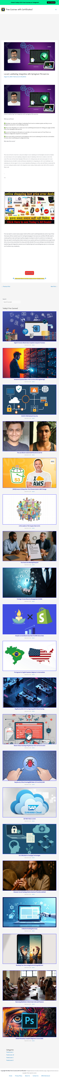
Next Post (54, 286)
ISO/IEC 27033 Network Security (29, 416)
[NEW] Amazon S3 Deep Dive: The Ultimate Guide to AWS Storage (29, 489)
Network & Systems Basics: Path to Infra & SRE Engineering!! (29, 379)
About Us (27, 1076)
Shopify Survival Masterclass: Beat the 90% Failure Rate (29, 636)
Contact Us (35, 1076)
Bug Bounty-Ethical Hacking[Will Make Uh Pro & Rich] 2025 (29, 782)
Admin (33, 345)
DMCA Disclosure (45, 1076)
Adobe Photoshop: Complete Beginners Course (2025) (29, 1038)
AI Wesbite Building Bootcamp (29, 928)
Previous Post (6, 286)
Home (10, 1076)
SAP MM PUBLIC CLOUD (29, 819)
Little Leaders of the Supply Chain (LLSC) (29, 526)
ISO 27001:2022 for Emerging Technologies (29, 855)
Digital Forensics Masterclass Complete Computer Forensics (29, 343)
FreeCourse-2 (9, 1057)
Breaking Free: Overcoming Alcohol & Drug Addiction (29, 965)
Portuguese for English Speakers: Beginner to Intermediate (29, 672)
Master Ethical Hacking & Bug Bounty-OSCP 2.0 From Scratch (29, 745)
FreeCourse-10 (16, 77)
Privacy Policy (18, 1076)
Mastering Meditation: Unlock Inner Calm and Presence (29, 1002)
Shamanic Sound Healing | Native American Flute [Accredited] (29, 892)
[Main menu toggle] (56, 9)
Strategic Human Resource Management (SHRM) (29, 599)
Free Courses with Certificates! (19, 9)
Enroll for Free (29, 273)
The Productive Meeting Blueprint (29, 562)
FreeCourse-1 (9, 1052)
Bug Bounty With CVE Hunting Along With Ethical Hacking (29, 709)
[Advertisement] (29, 25)
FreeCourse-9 (9, 1060)
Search (4, 299)
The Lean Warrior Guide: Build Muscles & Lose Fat (29, 452)
